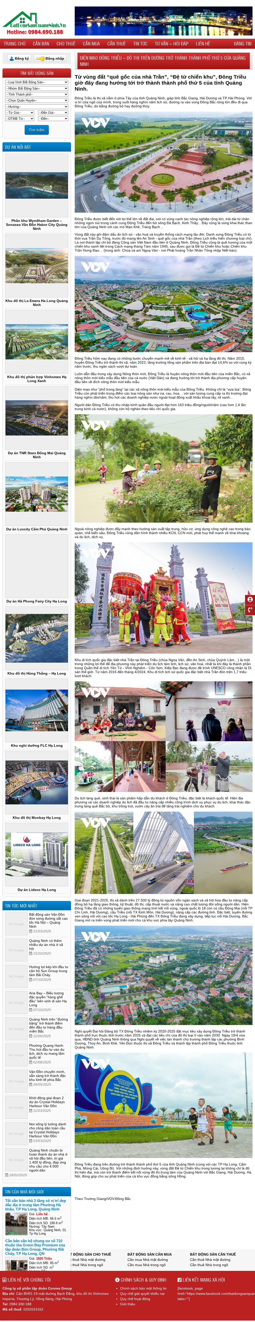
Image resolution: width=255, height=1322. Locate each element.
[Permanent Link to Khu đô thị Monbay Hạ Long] (36, 782)
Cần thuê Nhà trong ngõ (209, 1265)
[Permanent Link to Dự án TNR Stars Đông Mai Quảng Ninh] (36, 418)
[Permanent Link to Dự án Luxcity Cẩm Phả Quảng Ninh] (36, 494)
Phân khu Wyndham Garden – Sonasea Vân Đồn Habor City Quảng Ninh (36, 225)
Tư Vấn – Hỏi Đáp (172, 43)
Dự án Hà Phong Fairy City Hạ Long (36, 601)
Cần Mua (91, 43)
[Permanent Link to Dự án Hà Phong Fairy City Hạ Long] (36, 566)
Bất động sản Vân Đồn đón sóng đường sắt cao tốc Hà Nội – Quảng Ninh (48, 920)
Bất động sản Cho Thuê (88, 1254)
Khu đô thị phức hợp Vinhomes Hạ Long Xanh (36, 379)
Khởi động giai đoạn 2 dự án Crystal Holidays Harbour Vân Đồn (47, 1102)
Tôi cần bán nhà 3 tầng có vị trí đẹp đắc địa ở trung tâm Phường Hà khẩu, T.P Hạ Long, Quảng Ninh (35, 1204)
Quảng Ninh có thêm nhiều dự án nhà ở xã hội (46, 945)
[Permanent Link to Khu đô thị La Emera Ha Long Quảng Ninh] (36, 265)
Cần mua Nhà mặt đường (148, 1260)
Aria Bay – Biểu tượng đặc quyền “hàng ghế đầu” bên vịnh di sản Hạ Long (48, 999)
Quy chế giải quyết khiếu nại (142, 1294)
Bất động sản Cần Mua (150, 1254)
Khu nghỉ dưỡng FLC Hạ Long (37, 745)
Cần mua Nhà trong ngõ (147, 1265)
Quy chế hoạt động (135, 1299)
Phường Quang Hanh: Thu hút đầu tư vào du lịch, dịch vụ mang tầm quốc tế (46, 1051)
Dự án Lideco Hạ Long (37, 890)
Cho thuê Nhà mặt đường (85, 1260)
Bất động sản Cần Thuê (213, 1254)
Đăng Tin (242, 43)
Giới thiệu (127, 1304)
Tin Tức (140, 43)
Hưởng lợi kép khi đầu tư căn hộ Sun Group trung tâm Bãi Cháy (48, 971)
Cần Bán (41, 43)
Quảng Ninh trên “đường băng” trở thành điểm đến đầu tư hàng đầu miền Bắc (48, 1025)
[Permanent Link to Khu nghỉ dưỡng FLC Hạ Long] (36, 710)
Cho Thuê (66, 43)
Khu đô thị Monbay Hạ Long (37, 818)
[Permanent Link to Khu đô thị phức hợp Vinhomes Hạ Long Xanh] (36, 342)
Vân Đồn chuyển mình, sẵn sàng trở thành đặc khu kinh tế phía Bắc (47, 1076)
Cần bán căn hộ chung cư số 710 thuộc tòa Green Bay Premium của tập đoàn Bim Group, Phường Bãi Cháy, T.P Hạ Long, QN (35, 1247)
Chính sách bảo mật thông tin (143, 1288)
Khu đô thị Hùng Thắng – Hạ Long (36, 673)
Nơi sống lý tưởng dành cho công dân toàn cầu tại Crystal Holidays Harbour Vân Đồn (47, 1130)
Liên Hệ (203, 43)
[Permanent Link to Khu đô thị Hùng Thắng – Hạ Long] (36, 638)
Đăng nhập (55, 58)
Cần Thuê (116, 43)
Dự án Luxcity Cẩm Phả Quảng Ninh (36, 529)
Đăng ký (22, 58)
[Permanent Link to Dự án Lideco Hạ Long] (36, 854)
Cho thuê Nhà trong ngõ (84, 1265)
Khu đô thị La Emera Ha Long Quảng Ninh (36, 303)
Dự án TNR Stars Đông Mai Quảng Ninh (37, 455)
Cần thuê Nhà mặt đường (210, 1260)
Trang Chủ (14, 43)
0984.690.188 (20, 1304)
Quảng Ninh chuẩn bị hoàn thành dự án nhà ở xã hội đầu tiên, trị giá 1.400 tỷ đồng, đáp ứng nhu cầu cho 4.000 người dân (48, 1160)
